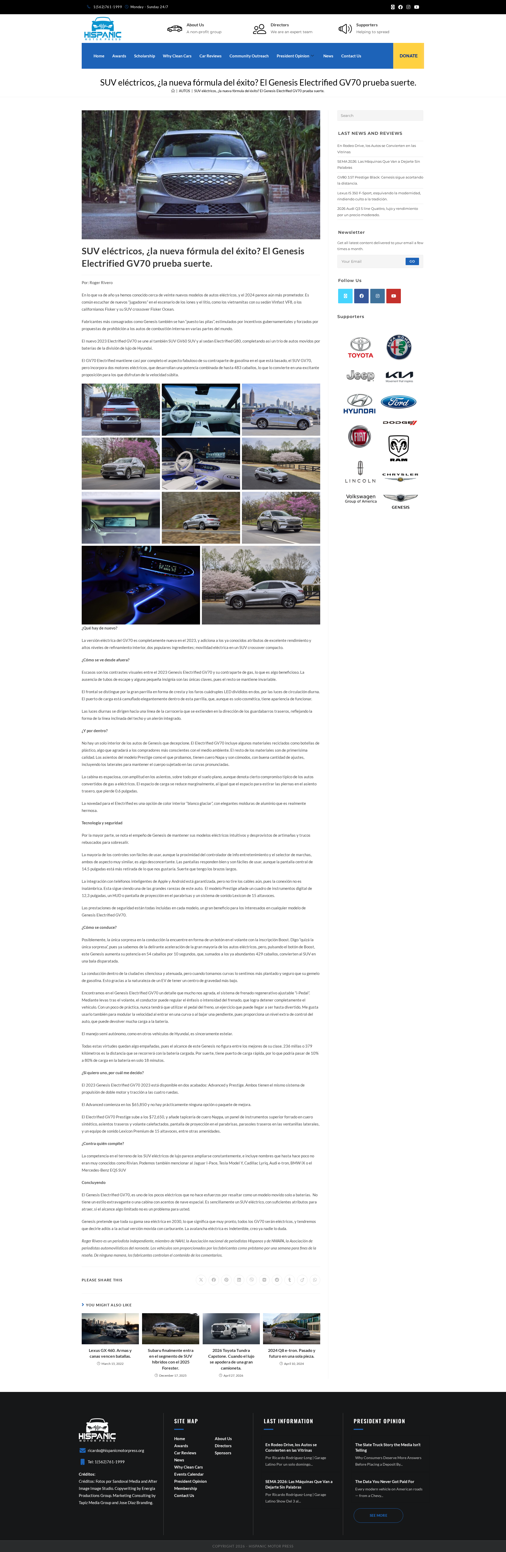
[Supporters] (345, 28)
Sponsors (223, 1452)
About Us (195, 24)
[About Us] (174, 28)
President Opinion (293, 55)
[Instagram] (377, 296)
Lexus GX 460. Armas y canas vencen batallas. (110, 1353)
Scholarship (144, 55)
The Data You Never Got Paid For (384, 1481)
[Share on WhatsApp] (315, 1280)
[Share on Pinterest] (226, 1280)
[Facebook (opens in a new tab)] (400, 7)
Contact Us (351, 55)
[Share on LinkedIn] (239, 1280)
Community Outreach (249, 55)
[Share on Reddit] (277, 1280)
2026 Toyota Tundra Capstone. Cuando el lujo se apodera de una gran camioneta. (231, 1359)
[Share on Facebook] (213, 1280)
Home (99, 55)
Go (412, 261)
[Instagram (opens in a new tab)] (408, 7)
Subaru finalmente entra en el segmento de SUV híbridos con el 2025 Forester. (170, 1359)
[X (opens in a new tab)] (392, 7)
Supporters (367, 24)
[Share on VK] (264, 1280)
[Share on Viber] (251, 1280)
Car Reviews (211, 55)
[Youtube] (393, 296)
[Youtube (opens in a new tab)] (415, 7)
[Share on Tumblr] (289, 1280)
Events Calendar (189, 1474)
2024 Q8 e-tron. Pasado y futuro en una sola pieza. (291, 1353)
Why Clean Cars (177, 55)
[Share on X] (201, 1280)
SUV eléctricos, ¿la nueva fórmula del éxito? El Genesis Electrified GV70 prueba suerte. (259, 91)
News (328, 55)
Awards (119, 55)
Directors (280, 24)
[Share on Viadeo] (302, 1280)
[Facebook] (361, 296)
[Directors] (259, 28)
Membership (185, 1488)
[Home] (173, 91)
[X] (345, 296)
